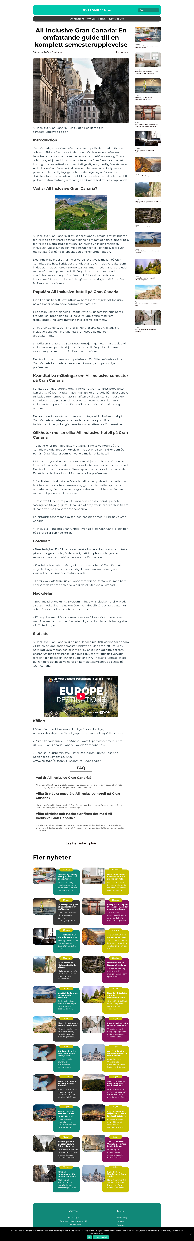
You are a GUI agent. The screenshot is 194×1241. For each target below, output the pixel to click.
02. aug (66, 870)
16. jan (66, 1107)
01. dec (66, 900)
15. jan (115, 1137)
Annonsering (77, 19)
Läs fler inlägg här (81, 843)
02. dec (115, 958)
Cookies (102, 19)
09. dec (66, 958)
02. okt (115, 988)
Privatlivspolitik (101, 1237)
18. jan (66, 1018)
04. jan (115, 930)
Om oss (91, 19)
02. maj (115, 870)
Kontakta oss (116, 19)
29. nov (115, 900)
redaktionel (122, 52)
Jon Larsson (58, 52)
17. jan (115, 1046)
